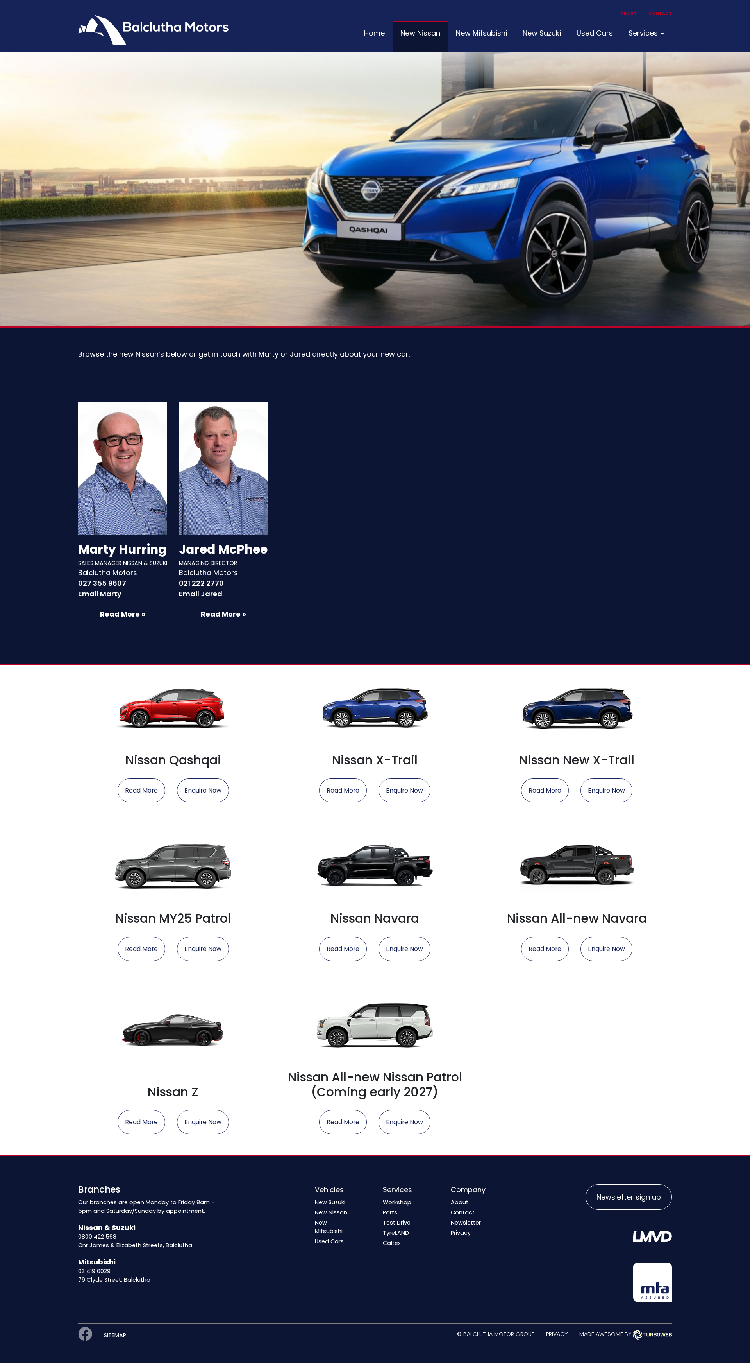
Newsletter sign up (628, 1197)
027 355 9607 (102, 583)
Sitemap (115, 1335)
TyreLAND (396, 1233)
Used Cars (595, 33)
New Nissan (420, 33)
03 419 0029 (94, 1271)
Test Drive (397, 1223)
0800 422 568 (97, 1237)
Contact (660, 13)
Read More (141, 790)
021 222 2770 (201, 583)
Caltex (392, 1243)
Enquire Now (202, 790)
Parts (390, 1212)
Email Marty (99, 594)
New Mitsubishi (481, 33)
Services (643, 33)
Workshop (397, 1202)
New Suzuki (542, 33)
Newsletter (466, 1223)
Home (374, 33)
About (629, 13)
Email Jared (200, 594)
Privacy (461, 1233)
